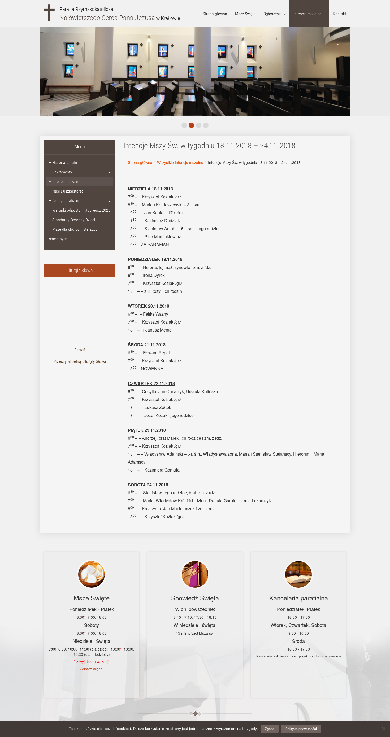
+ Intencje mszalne (64, 181)
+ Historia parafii (63, 162)
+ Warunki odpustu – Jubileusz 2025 (79, 210)
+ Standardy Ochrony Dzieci (72, 219)
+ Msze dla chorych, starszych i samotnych (75, 234)
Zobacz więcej (91, 668)
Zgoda (269, 729)
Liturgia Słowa (80, 270)
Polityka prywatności (301, 729)
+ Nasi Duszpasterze (66, 191)
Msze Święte (245, 13)
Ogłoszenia (273, 13)
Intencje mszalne (307, 13)
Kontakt (339, 13)
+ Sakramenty (60, 172)
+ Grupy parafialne (64, 200)
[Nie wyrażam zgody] (383, 728)
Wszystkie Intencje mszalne (180, 162)
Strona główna (215, 13)
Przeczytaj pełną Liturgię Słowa (79, 361)
